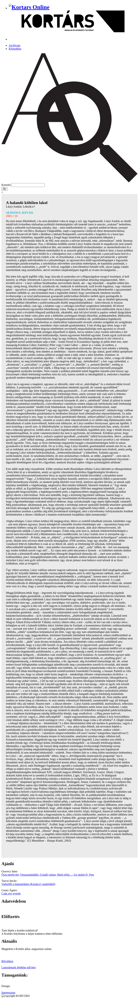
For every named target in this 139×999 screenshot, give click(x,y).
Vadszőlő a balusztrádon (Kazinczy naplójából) (28, 884)
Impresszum (8, 992)
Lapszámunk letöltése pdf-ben (18, 967)
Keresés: (6, 184)
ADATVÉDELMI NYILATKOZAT (22, 908)
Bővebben (7, 961)
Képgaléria (15, 48)
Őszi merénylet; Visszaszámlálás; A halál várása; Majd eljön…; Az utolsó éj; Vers (47, 874)
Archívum (14, 45)
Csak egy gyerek (11, 893)
